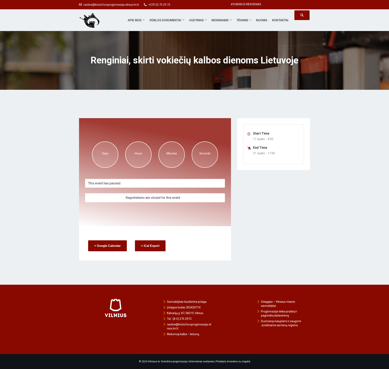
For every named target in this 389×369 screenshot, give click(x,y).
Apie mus (134, 20)
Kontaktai (280, 20)
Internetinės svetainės (201, 361)
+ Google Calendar (107, 245)
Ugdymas (196, 20)
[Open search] (302, 15)
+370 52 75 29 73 (159, 4)
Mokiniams (220, 20)
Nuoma (261, 20)
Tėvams (242, 20)
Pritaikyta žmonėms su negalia (233, 361)
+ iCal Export (150, 245)
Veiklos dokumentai (165, 20)
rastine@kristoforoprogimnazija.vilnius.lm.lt (111, 4)
